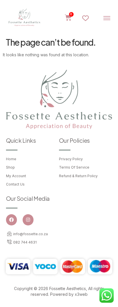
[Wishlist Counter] (87, 18)
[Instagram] (28, 219)
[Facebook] (11, 219)
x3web (81, 294)
